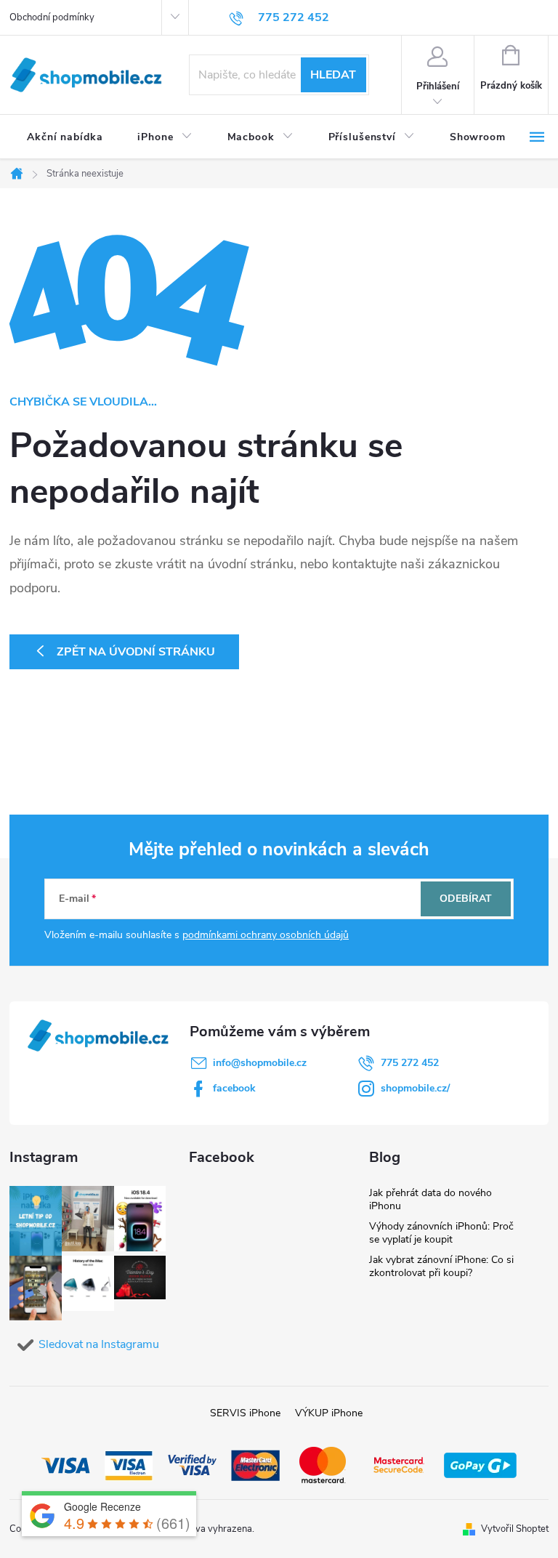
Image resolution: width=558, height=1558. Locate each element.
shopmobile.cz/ (415, 1088)
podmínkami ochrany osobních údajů (265, 935)
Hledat (333, 75)
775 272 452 (410, 1063)
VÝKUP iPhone (329, 1413)
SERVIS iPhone (245, 1413)
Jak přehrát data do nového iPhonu (430, 1199)
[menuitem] (64, 137)
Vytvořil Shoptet (515, 1528)
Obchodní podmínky (51, 17)
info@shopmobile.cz (260, 1063)
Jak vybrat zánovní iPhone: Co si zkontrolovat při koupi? (441, 1266)
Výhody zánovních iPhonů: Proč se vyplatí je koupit (441, 1232)
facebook (234, 1088)
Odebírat (466, 898)
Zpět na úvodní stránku (136, 652)
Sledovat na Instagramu (99, 1344)
